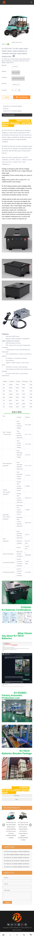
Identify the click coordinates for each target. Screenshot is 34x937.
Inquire (7, 97)
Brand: (5, 108)
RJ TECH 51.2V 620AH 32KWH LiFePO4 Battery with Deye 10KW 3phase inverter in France (17, 863)
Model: (5, 106)
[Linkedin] (18, 924)
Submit (8, 902)
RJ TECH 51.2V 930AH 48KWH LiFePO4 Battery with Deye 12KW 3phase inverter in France (17, 867)
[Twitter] (15, 924)
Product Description (9, 115)
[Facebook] (25, 924)
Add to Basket (23, 97)
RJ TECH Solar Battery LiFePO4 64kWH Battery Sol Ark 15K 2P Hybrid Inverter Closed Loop (17, 851)
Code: (5, 111)
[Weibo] (11, 924)
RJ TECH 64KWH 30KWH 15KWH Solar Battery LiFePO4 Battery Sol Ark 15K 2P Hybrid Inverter (17, 854)
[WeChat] (8, 924)
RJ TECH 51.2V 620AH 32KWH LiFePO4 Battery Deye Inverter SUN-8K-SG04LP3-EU (17, 857)
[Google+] (22, 924)
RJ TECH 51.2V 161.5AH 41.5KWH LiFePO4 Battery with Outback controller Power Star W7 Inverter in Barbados (17, 860)
